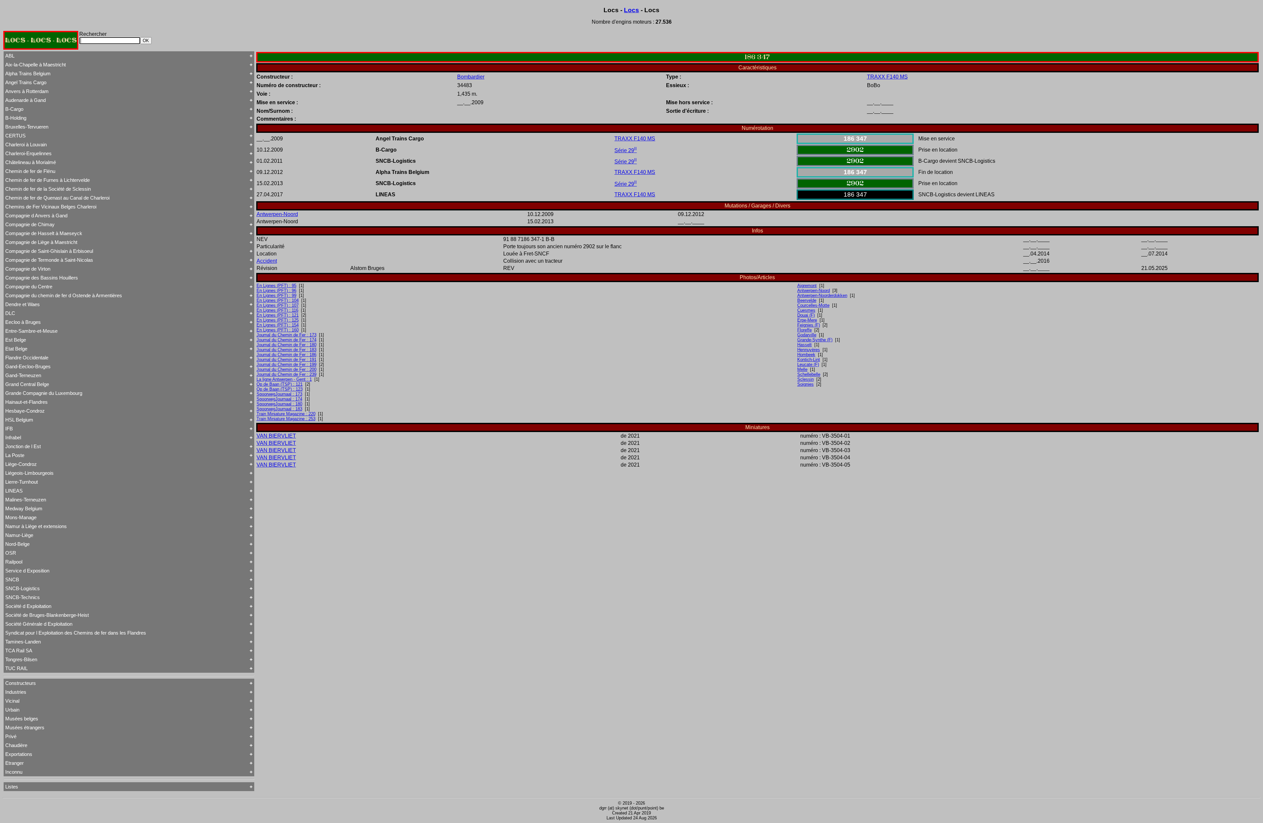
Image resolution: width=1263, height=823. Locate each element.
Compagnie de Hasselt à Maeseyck (43, 233)
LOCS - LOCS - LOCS (41, 40)
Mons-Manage (21, 517)
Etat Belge (16, 348)
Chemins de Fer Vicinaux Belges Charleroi (50, 206)
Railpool (13, 562)
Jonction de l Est (23, 446)
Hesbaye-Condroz (25, 411)
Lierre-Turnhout (21, 482)
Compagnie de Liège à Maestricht (41, 242)
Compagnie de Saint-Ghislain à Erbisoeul (49, 251)
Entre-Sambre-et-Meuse (31, 331)
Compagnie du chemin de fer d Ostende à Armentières (63, 295)
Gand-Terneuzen (23, 375)
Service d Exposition (27, 570)
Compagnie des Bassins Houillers (41, 277)
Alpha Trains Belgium (28, 73)
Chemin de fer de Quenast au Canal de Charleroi (57, 198)
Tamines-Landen (23, 641)
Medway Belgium (23, 508)
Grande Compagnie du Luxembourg (43, 393)
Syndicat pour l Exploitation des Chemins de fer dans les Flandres (75, 633)
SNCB (12, 579)
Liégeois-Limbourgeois (29, 473)
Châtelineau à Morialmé (30, 162)
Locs (631, 10)
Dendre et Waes (22, 304)
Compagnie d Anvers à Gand (36, 215)
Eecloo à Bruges (23, 322)
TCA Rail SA (18, 650)
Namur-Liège (19, 535)
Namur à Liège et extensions (36, 526)
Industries (15, 692)
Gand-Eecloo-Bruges (28, 366)
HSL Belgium (19, 420)
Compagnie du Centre (28, 286)
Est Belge (15, 340)
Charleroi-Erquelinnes (28, 153)
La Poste (14, 455)
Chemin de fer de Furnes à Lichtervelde (47, 180)
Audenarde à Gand (25, 100)
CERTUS (15, 135)
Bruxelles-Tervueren (26, 127)
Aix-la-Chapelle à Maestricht (35, 64)
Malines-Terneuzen (25, 499)
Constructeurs (20, 683)
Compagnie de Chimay (30, 224)
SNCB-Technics (22, 597)
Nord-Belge (17, 544)
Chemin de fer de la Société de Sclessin (48, 189)
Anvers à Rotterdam (27, 91)
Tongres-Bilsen (21, 659)
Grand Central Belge (27, 384)
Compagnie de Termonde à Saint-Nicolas (49, 260)
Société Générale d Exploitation (38, 624)
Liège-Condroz (21, 464)
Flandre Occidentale (26, 357)
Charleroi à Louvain (26, 144)
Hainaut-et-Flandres (26, 402)
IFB (9, 428)
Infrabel (13, 437)
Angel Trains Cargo (25, 82)
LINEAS (14, 491)
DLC (10, 313)
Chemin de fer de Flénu (30, 171)
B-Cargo (14, 109)
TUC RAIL (16, 668)
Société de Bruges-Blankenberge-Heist (47, 615)
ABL (9, 56)
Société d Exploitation (28, 606)
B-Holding (15, 118)
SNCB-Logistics (22, 588)
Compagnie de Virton (27, 269)
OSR (10, 553)
